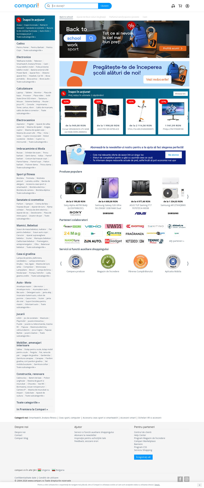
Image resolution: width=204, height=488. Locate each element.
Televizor (38, 61)
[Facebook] (180, 478)
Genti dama (30, 155)
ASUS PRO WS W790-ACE (108, 127)
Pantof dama (22, 161)
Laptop (20, 92)
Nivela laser (22, 273)
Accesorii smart (128, 417)
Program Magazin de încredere (149, 438)
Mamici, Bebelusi (27, 225)
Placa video (38, 95)
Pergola (33, 352)
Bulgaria (60, 470)
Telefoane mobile (24, 61)
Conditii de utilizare (48, 477)
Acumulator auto (40, 289)
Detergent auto (33, 292)
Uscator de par (35, 215)
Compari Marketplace (145, 441)
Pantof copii (35, 161)
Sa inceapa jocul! (24, 34)
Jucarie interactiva (35, 321)
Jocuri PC (20, 104)
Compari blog (21, 438)
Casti (46, 64)
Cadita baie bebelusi (25, 241)
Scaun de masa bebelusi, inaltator (31, 229)
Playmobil (21, 321)
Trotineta (30, 178)
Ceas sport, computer (69, 417)
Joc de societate (31, 318)
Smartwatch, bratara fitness (29, 64)
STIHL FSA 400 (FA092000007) (141, 127)
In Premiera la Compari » (32, 409)
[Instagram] (186, 478)
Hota (46, 133)
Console (30, 104)
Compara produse (76, 271)
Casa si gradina (26, 254)
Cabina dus (21, 378)
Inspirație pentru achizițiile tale (90, 438)
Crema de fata (41, 204)
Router (45, 101)
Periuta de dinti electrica (36, 210)
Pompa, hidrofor (36, 273)
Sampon (29, 204)
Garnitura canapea (25, 358)
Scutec (29, 238)
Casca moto (31, 298)
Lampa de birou (44, 270)
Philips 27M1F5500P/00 (173, 127)
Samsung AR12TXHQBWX (173, 203)
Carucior (20, 235)
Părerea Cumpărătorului (140, 271)
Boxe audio (45, 79)
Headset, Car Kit (36, 76)
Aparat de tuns (38, 207)
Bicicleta (20, 178)
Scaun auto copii (40, 232)
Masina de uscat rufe (26, 133)
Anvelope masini (24, 286)
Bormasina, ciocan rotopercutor (31, 387)
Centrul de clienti (142, 432)
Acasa (19, 25)
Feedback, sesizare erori (86, 441)
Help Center (140, 435)
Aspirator (21, 124)
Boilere (30, 139)
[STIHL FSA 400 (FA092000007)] (140, 111)
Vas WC (41, 384)
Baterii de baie (35, 378)
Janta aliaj (47, 292)
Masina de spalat (34, 127)
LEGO (19, 318)
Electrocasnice (26, 120)
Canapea (39, 358)
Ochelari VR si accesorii (149, 417)
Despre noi (20, 432)
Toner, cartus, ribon (25, 107)
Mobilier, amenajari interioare (29, 344)
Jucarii (21, 314)
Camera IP (21, 390)
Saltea (19, 349)
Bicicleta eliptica (43, 190)
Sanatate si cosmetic (35, 28)
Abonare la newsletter (85, 435)
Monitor (38, 92)
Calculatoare (25, 88)
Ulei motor (38, 286)
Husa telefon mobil (25, 67)
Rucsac (20, 152)
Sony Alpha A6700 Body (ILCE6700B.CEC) (75, 205)
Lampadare (22, 270)
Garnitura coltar (41, 364)
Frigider (30, 124)
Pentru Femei (23, 47)
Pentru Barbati (37, 47)
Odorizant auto (31, 304)
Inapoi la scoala (31, 25)
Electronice (24, 57)
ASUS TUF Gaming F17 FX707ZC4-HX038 (141, 205)
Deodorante (36, 212)
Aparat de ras (22, 212)
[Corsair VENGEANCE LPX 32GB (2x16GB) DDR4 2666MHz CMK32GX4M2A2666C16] (76, 111)
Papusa (24, 327)
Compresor (28, 267)
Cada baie (29, 393)
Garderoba (45, 355)
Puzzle (19, 324)
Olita (36, 244)
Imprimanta (41, 104)
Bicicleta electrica (37, 187)
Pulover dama (31, 164)
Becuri (32, 270)
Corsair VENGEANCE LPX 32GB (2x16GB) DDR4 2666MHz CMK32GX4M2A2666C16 (75, 128)
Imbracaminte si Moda (31, 148)
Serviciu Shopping (143, 450)
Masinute (44, 318)
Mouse (20, 101)
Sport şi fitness (26, 174)
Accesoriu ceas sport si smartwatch (100, 417)
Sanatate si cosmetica (30, 199)
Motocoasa (41, 267)
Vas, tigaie (29, 264)
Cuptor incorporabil (32, 136)
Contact (18, 435)
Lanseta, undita (32, 181)
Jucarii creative (31, 333)
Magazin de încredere (108, 271)
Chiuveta (32, 384)
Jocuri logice (37, 330)
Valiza (40, 155)
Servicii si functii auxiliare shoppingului (94, 432)
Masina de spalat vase (34, 130)
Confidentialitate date (25, 477)
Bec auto (20, 292)
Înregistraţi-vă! (143, 457)
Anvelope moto (23, 289)
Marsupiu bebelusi (42, 238)
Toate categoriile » (28, 402)
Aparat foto (35, 73)
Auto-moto (44, 31)
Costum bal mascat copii (36, 158)
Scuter (41, 298)
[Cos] (180, 6)
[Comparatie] (173, 6)
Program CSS (140, 447)
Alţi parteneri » (176, 241)
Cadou (21, 43)
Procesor (27, 95)
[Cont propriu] (187, 6)
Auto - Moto (24, 282)
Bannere (138, 444)
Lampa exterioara (37, 261)
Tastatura (42, 98)
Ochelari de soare (32, 152)
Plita (39, 133)
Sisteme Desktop (32, 101)
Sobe (19, 136)
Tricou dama (45, 164)
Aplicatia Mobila (173, 271)
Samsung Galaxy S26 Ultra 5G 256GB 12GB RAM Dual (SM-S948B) (108, 205)
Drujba (20, 264)
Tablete (28, 92)
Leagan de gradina (30, 355)
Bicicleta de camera (25, 190)
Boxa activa (32, 79)
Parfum (20, 204)
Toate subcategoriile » (26, 37)
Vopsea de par (23, 207)
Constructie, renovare (30, 374)
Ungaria (46, 470)
